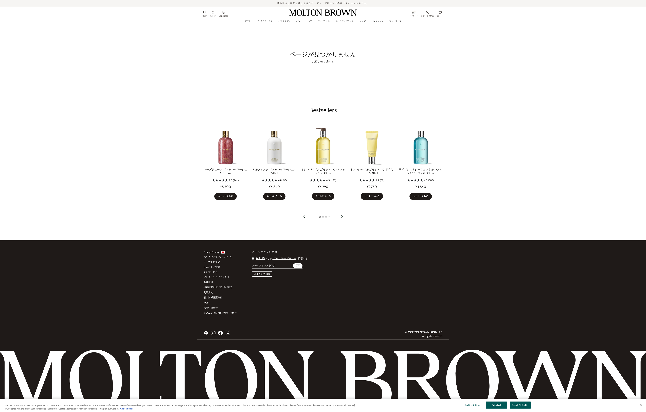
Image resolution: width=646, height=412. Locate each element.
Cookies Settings (472, 405)
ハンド (299, 21)
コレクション (377, 21)
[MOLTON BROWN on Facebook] (220, 333)
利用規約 (208, 292)
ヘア (310, 21)
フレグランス (324, 21)
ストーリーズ (395, 21)
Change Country (211, 252)
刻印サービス (211, 272)
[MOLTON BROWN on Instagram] (213, 333)
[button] (320, 217)
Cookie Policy (126, 408)
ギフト (248, 21)
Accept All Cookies (520, 405)
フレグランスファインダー (218, 277)
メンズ (363, 21)
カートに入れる (225, 196)
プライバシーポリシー (284, 258)
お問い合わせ (211, 307)
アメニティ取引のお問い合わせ (220, 312)
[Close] (640, 405)
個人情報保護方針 (213, 297)
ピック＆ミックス (265, 21)
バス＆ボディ (284, 21)
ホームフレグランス (345, 21)
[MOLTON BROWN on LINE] (206, 333)
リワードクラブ (212, 261)
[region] (323, 405)
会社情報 (208, 282)
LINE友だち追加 (262, 274)
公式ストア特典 (212, 266)
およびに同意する (282, 258)
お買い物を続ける (323, 61)
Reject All (496, 405)
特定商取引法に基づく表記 (218, 287)
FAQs (206, 302)
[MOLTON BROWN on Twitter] (227, 333)
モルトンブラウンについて (218, 256)
